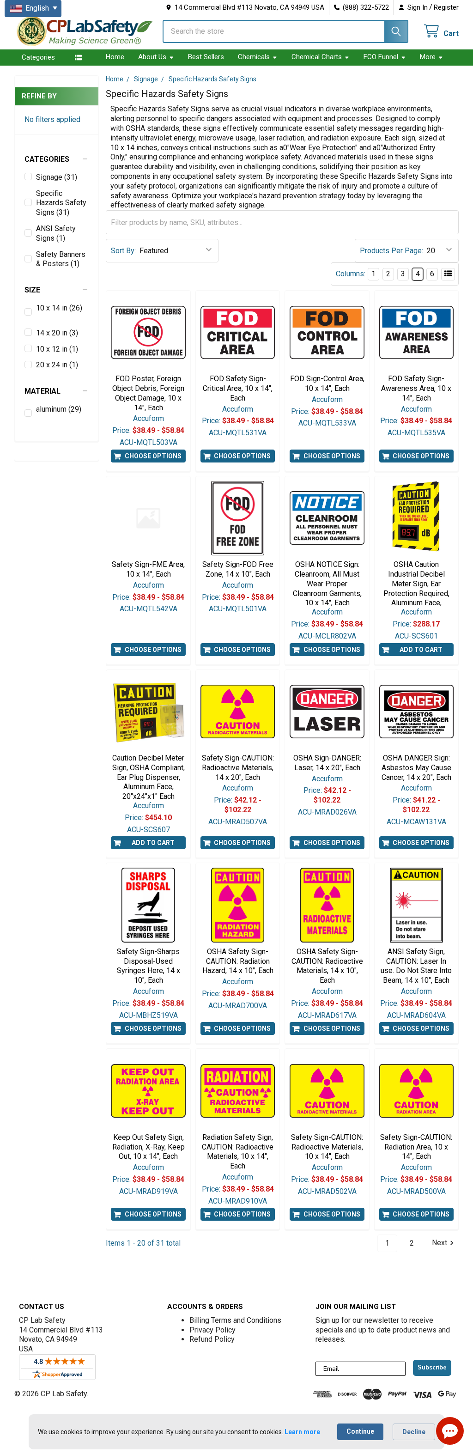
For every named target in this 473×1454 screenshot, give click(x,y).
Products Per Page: (391, 250)
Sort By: (123, 250)
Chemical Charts (316, 57)
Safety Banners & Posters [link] (60, 259)
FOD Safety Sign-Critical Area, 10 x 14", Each (238, 388)
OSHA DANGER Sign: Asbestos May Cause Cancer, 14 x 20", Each (416, 768)
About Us (152, 57)
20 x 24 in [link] (57, 364)
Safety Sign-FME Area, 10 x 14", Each (148, 569)
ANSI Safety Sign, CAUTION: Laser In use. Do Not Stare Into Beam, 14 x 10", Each (416, 966)
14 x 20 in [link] (57, 333)
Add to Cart (421, 649)
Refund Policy (212, 1339)
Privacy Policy (212, 1330)
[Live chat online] (450, 1431)
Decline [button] (413, 1432)
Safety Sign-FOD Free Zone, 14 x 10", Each (237, 569)
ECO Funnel (381, 57)
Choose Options (153, 456)
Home (115, 57)
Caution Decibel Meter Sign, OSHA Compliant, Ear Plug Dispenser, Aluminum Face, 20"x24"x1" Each (148, 777)
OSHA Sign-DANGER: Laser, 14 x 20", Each (327, 763)
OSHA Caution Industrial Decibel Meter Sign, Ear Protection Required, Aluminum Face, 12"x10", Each (416, 588)
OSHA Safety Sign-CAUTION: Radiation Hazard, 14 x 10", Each (237, 961)
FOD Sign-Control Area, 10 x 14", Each (327, 383)
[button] (56, 159)
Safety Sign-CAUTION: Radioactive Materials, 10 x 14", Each (327, 1147)
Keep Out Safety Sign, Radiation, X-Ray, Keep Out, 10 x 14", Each (148, 1147)
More (428, 57)
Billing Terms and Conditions (235, 1320)
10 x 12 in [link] (57, 349)
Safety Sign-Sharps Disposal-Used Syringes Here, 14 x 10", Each (148, 966)
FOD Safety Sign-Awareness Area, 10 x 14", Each (416, 388)
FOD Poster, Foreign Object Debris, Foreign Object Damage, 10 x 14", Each (148, 393)
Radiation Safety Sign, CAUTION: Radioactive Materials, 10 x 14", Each (237, 1151)
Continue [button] (360, 1431)
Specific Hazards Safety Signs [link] (61, 203)
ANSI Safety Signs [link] (56, 233)
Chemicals (254, 57)
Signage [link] (56, 177)
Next (439, 1243)
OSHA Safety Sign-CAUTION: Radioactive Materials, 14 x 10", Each (327, 966)
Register (446, 7)
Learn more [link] (302, 1432)
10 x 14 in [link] (59, 308)
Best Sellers (206, 57)
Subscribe (432, 1367)
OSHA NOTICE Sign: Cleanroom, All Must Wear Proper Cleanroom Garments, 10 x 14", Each (327, 583)
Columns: (350, 273)
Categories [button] (38, 57)
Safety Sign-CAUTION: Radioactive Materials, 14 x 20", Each (238, 768)
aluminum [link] (58, 409)
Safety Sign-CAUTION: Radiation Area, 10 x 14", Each (416, 1147)
